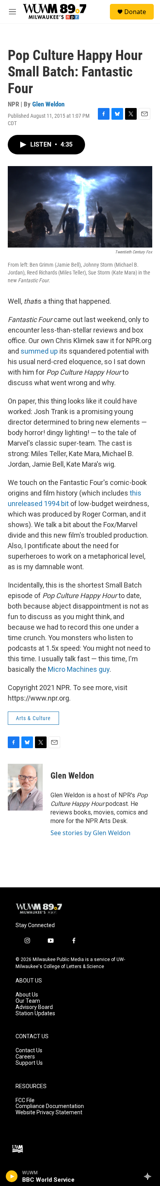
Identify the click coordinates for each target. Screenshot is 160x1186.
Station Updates (35, 1013)
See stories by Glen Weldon (90, 832)
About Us (27, 995)
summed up (39, 351)
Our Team (28, 1001)
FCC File (25, 1100)
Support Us (29, 1063)
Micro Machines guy (79, 669)
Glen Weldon (48, 104)
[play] (12, 1176)
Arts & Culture (33, 718)
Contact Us (29, 1050)
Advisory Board (34, 1007)
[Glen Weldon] (25, 787)
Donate (135, 11)
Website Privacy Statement (49, 1112)
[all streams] (149, 1176)
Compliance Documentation (50, 1106)
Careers (25, 1057)
